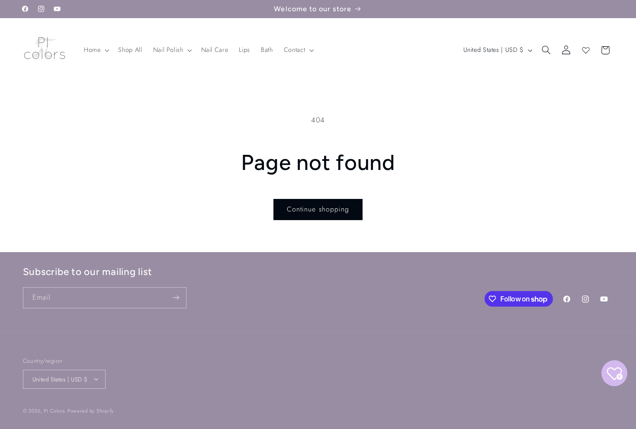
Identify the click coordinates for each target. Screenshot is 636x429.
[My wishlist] (585, 50)
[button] (95, 50)
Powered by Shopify (90, 410)
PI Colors (54, 410)
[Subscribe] (176, 297)
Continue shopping (318, 209)
